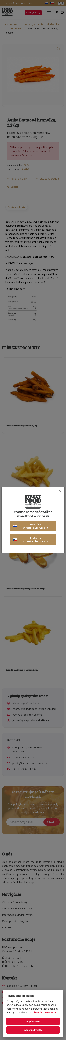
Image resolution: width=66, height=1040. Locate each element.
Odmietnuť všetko (33, 1029)
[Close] (60, 491)
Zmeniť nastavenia (45, 1012)
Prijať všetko (33, 1021)
